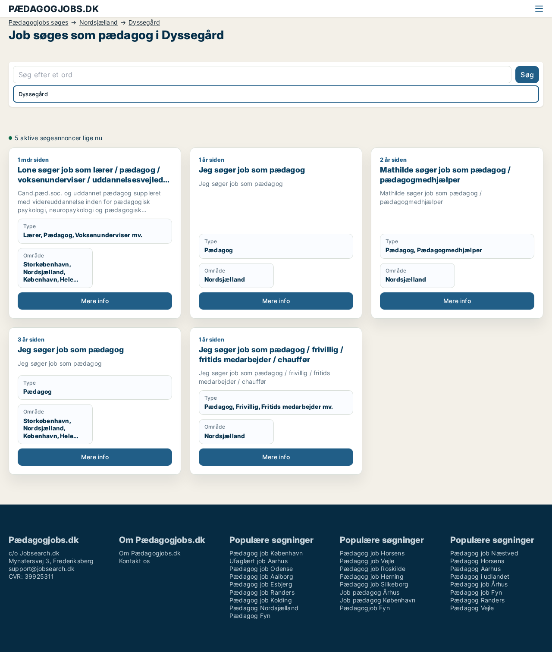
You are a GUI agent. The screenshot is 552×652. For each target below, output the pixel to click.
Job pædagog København (377, 600)
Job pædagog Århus (369, 592)
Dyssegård (144, 22)
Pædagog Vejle (472, 607)
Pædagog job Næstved (484, 553)
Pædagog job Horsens (372, 553)
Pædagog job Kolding (260, 600)
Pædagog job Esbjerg (260, 584)
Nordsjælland (98, 22)
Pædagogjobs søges (38, 22)
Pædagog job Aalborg (261, 576)
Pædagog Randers (477, 600)
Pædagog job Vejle (367, 560)
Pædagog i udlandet (480, 576)
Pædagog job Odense (261, 568)
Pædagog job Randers (262, 592)
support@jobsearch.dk (42, 568)
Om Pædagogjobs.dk (150, 553)
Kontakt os (134, 560)
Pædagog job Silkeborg (374, 584)
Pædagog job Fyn (476, 592)
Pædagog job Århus (479, 584)
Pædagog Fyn (249, 615)
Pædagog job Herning (372, 576)
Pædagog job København (266, 553)
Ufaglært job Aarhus (258, 560)
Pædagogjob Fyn (365, 607)
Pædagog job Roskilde (372, 568)
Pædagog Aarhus (475, 568)
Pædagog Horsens (477, 560)
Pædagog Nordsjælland (263, 607)
